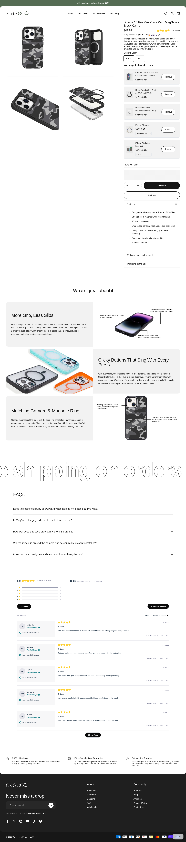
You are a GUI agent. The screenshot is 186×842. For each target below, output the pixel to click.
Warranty (91, 795)
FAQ (89, 803)
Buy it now (152, 195)
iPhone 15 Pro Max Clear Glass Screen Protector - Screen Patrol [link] (146, 74)
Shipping (91, 799)
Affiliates (137, 799)
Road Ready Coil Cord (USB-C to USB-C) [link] (145, 91)
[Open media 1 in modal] (32, 47)
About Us (91, 790)
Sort (147, 615)
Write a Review (161, 607)
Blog (135, 795)
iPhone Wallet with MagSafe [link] (143, 144)
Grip (140, 59)
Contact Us (138, 807)
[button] (168, 30)
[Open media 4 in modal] (88, 103)
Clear (128, 59)
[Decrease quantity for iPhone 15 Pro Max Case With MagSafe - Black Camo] (127, 185)
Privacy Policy (140, 803)
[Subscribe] (51, 805)
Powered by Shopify (30, 837)
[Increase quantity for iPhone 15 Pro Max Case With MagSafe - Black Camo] (139, 185)
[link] (129, 76)
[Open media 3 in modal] (32, 103)
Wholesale (92, 807)
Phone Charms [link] (142, 125)
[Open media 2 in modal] (88, 47)
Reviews (137, 790)
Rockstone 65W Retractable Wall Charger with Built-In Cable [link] (146, 109)
